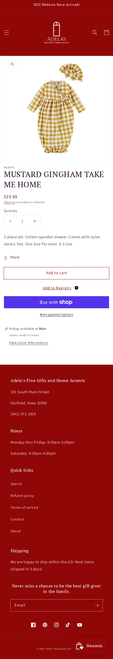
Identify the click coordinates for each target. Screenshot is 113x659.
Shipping (9, 202)
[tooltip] (76, 288)
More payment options (56, 314)
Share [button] (15, 257)
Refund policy (22, 495)
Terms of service (24, 507)
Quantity (10, 211)
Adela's (49, 648)
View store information (28, 343)
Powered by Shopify (65, 648)
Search (16, 484)
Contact (17, 519)
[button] (6, 32)
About (16, 531)
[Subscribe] (96, 605)
